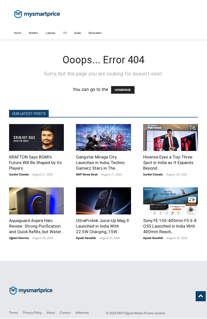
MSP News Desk (87, 174)
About (51, 312)
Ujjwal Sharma (19, 238)
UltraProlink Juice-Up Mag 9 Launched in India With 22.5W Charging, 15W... (102, 226)
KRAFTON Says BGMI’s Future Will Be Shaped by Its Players (35, 162)
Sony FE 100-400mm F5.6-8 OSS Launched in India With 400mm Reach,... (170, 226)
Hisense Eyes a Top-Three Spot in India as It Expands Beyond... (168, 162)
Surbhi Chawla (19, 174)
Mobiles (33, 32)
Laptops (51, 32)
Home (17, 32)
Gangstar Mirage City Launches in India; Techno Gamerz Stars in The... (100, 162)
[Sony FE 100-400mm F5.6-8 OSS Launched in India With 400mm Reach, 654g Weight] (170, 200)
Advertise (82, 312)
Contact (65, 312)
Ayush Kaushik (86, 238)
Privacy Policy (32, 312)
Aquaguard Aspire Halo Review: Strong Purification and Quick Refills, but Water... (36, 226)
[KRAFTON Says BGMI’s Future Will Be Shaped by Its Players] (36, 137)
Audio (77, 32)
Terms (13, 312)
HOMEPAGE (123, 90)
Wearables (95, 32)
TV (65, 32)
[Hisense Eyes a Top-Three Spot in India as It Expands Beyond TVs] (170, 137)
